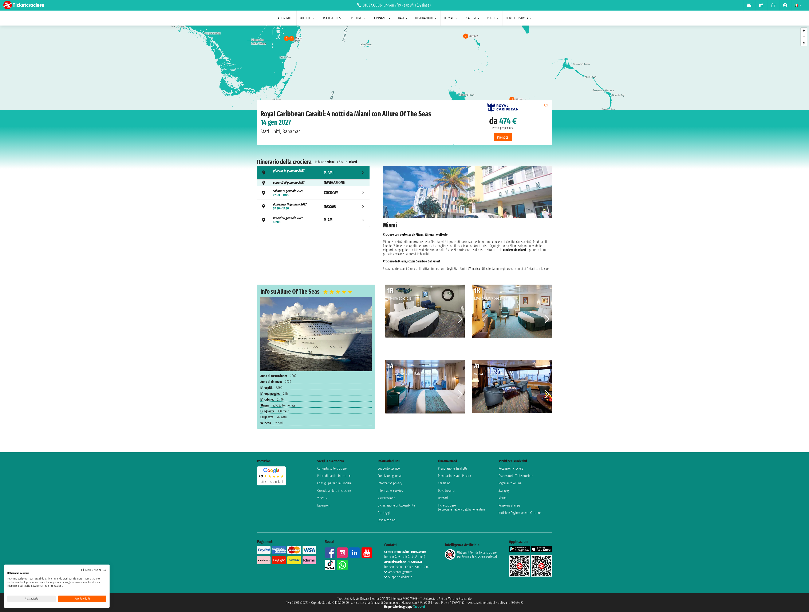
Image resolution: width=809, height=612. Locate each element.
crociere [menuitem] (356, 18)
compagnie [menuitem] (380, 18)
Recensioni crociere (510, 468)
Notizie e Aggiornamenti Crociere (519, 513)
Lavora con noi (387, 520)
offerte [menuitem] (305, 18)
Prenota (503, 137)
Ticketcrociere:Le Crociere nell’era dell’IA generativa (461, 507)
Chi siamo (444, 483)
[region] (404, 68)
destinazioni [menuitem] (424, 18)
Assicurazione (386, 498)
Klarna (502, 498)
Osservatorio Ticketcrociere (515, 476)
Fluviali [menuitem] (449, 18)
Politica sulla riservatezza (93, 570)
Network (443, 498)
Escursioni (323, 505)
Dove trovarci (446, 491)
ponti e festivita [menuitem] (517, 18)
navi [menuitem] (401, 18)
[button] (460, 319)
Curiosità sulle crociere (332, 468)
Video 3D (322, 498)
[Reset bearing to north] (804, 43)
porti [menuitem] (491, 18)
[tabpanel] (467, 218)
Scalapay (503, 491)
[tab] (313, 172)
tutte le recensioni (271, 482)
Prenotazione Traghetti (452, 468)
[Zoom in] (804, 31)
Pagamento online (509, 483)
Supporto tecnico (389, 468)
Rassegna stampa (509, 505)
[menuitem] (749, 5)
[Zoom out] (804, 37)
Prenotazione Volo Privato (454, 476)
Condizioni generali (390, 476)
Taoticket (419, 607)
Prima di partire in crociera (334, 476)
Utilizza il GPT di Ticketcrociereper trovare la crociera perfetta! (477, 554)
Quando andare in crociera (334, 491)
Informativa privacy (390, 483)
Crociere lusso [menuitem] (332, 18)
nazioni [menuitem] (471, 18)
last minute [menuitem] (285, 18)
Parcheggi (384, 513)
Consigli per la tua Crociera (334, 483)
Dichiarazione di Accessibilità (396, 505)
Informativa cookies (390, 491)
